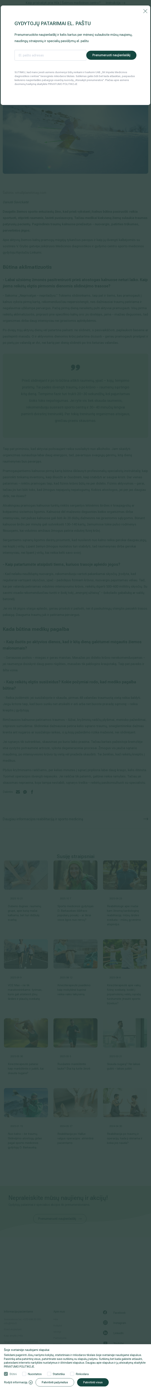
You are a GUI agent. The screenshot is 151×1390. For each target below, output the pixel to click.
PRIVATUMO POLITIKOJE (19, 1366)
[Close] (145, 10)
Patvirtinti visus (93, 1382)
